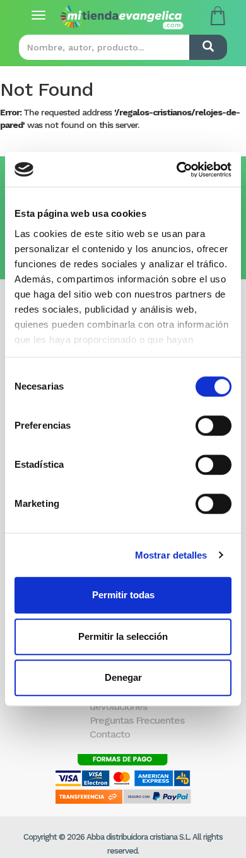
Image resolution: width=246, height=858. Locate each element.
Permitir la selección (123, 636)
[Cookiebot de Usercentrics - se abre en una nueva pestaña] (176, 169)
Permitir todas (123, 594)
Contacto (110, 734)
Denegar (123, 677)
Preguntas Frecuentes (137, 720)
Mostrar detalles (171, 555)
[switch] (213, 425)
